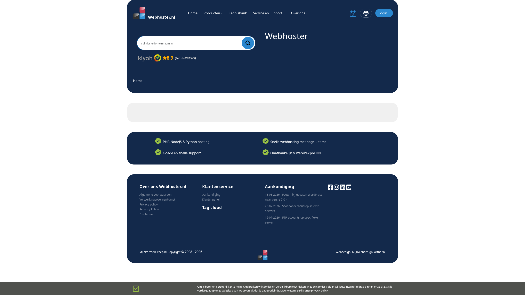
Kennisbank (238, 13)
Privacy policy (148, 204)
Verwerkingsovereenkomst (157, 199)
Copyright (174, 252)
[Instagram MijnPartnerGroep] (336, 187)
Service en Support (267, 13)
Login (383, 13)
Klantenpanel (211, 199)
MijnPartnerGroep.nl (153, 252)
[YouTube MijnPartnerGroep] (348, 187)
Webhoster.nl (161, 17)
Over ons (298, 13)
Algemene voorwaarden (155, 194)
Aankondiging (211, 194)
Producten (212, 13)
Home (192, 13)
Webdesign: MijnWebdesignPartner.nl (361, 252)
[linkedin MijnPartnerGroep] (342, 187)
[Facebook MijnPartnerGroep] (330, 187)
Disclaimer (146, 214)
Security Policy (149, 209)
